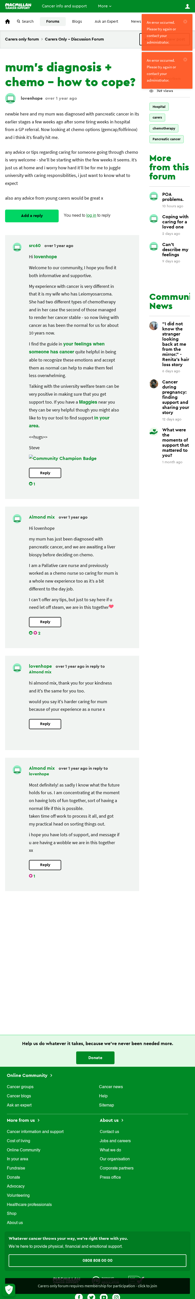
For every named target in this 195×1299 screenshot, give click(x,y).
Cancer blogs (19, 1096)
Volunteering (18, 1196)
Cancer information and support (35, 1132)
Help (103, 1096)
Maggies (88, 402)
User (187, 6)
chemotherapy (164, 128)
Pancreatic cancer (167, 139)
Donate (95, 1058)
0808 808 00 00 (97, 1260)
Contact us (109, 1132)
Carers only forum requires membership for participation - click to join (97, 1285)
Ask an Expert (106, 21)
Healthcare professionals (29, 1205)
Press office (110, 1178)
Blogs (77, 21)
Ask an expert (19, 1105)
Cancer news (111, 1087)
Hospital (159, 106)
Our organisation (115, 1159)
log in (91, 216)
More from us (21, 1120)
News (136, 21)
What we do (110, 1150)
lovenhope (32, 98)
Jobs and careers (115, 1141)
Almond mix (42, 517)
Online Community (28, 1075)
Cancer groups (20, 1087)
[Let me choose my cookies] (9, 1290)
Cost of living (18, 1141)
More (103, 6)
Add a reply (32, 216)
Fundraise (16, 1168)
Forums (52, 21)
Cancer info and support (64, 6)
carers (157, 117)
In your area (17, 1159)
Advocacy (16, 1187)
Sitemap (106, 1105)
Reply (45, 473)
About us (15, 1223)
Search (28, 21)
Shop (12, 1214)
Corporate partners (117, 1168)
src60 (35, 245)
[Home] (18, 6)
